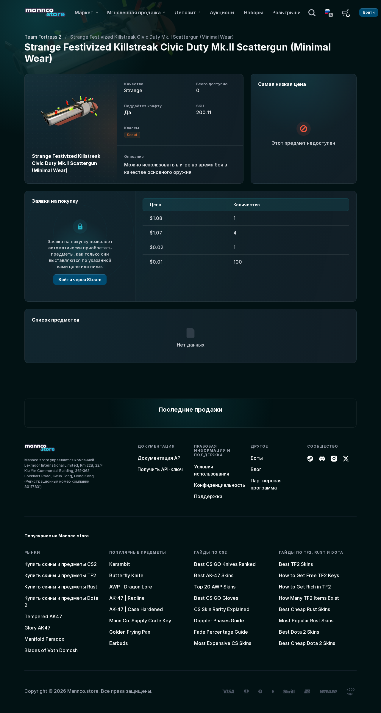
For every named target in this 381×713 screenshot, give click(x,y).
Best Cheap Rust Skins (304, 609)
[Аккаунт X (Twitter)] (346, 458)
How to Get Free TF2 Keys (309, 575)
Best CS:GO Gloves (216, 598)
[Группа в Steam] (310, 458)
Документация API (160, 458)
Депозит (185, 12)
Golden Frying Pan (129, 632)
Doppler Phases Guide (219, 621)
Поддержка (208, 496)
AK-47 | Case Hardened (136, 609)
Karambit (119, 564)
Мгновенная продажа (134, 12)
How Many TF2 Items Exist (309, 598)
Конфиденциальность (219, 485)
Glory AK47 (37, 628)
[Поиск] (312, 12)
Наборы (253, 12)
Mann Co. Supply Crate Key (140, 621)
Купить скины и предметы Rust (60, 587)
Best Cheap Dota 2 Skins (307, 643)
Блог (256, 469)
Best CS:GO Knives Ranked (225, 564)
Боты (257, 458)
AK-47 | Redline (127, 598)
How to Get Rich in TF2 (305, 587)
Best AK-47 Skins (213, 575)
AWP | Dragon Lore (130, 587)
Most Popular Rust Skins (306, 621)
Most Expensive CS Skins (222, 643)
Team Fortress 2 (42, 37)
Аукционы (222, 12)
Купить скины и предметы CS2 (60, 564)
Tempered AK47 (43, 616)
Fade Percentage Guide (221, 632)
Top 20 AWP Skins (214, 587)
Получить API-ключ (160, 469)
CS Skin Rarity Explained (221, 609)
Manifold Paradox (44, 639)
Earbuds (118, 643)
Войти (368, 12)
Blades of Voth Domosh (51, 650)
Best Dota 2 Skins (299, 632)
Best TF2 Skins (296, 564)
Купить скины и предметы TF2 (60, 575)
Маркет (84, 12)
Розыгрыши (286, 12)
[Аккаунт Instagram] (334, 458)
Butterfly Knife (126, 575)
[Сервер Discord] (322, 458)
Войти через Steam (80, 279)
